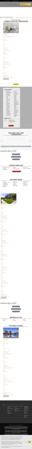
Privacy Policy (11, 425)
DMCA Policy (15, 425)
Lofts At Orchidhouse (8, 146)
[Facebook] (25, 419)
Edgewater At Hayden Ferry (23, 146)
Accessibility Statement (20, 425)
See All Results (6, 78)
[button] (1, 141)
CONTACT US (25, 417)
